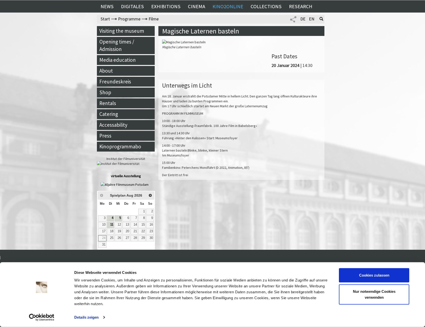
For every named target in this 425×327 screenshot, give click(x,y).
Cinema (196, 6)
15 (143, 224)
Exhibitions (166, 6)
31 (104, 244)
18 (111, 231)
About (106, 70)
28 (135, 238)
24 (104, 238)
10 (104, 224)
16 (151, 224)
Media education (117, 60)
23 (151, 231)
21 (135, 231)
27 (127, 238)
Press (105, 135)
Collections (266, 6)
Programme (129, 19)
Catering (108, 114)
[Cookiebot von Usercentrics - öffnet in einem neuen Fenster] (41, 317)
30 (151, 238)
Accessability (113, 125)
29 (143, 238)
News (107, 6)
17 (104, 231)
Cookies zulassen (374, 275)
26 (119, 238)
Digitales (132, 6)
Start (105, 19)
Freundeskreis (115, 81)
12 (119, 224)
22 (143, 231)
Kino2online (227, 6)
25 (111, 238)
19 (119, 231)
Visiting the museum (121, 31)
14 (135, 224)
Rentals (107, 103)
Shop (105, 92)
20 (127, 231)
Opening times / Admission (116, 45)
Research (300, 6)
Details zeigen (86, 317)
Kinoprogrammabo (120, 146)
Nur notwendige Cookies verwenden (374, 294)
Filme (154, 19)
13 (127, 224)
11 (111, 224)
